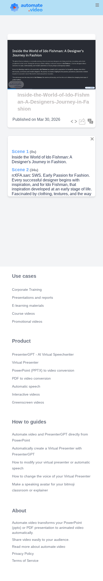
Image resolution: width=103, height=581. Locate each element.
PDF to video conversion (31, 378)
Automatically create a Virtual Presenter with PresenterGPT (47, 451)
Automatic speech (26, 386)
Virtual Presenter (25, 362)
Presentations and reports (32, 297)
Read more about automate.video (38, 547)
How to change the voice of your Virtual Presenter (51, 476)
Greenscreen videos (28, 402)
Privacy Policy (23, 554)
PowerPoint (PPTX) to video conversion (43, 370)
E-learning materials (28, 305)
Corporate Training (27, 289)
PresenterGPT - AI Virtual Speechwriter (43, 354)
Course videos (23, 313)
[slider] (24, 75)
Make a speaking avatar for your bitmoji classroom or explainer (43, 487)
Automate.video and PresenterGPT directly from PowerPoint (50, 437)
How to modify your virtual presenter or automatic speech (51, 465)
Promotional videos (27, 321)
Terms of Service (25, 561)
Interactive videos (26, 394)
